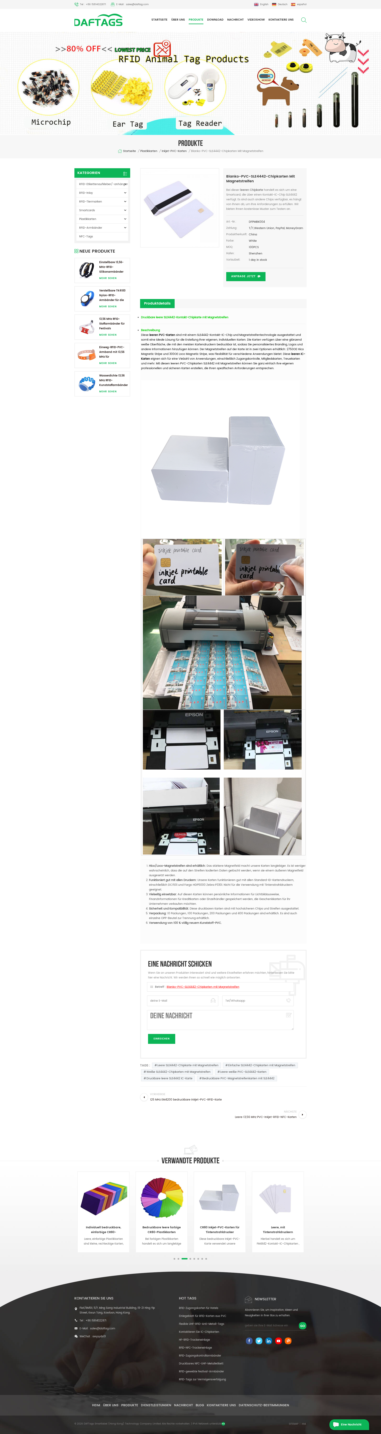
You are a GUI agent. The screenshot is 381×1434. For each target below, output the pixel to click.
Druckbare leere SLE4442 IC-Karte (169, 1078)
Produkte (196, 19)
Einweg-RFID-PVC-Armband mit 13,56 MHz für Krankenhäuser (111, 352)
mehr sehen (108, 278)
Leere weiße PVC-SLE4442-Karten (243, 1072)
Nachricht (235, 19)
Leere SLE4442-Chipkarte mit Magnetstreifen (187, 1065)
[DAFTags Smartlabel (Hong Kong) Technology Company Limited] (98, 20)
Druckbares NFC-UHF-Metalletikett (201, 1364)
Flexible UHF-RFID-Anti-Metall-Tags (201, 1324)
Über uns (178, 19)
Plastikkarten (148, 151)
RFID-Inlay (86, 193)
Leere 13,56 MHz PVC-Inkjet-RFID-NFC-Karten (278, 1229)
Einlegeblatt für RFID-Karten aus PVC (202, 1316)
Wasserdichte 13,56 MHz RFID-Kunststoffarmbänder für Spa (113, 381)
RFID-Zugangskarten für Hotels (198, 1308)
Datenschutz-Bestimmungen (264, 1405)
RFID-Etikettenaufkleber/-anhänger (103, 184)
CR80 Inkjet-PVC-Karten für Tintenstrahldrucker (161, 1229)
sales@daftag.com (102, 1329)
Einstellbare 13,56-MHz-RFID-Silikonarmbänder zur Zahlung (111, 267)
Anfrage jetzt (243, 276)
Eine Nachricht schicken (351, 1426)
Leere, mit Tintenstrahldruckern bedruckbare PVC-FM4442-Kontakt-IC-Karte (220, 1230)
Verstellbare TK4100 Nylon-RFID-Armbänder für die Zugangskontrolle (112, 296)
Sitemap (293, 1424)
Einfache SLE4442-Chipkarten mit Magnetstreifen (261, 1065)
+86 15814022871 (96, 1321)
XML (304, 1424)
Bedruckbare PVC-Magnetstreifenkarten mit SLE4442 (238, 1078)
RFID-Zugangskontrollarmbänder (200, 1356)
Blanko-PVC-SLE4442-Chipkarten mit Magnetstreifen (203, 987)
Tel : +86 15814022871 (93, 4)
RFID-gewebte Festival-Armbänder (201, 1372)
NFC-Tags (86, 236)
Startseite (159, 19)
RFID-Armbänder (90, 227)
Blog (200, 1405)
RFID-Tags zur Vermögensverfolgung (202, 1380)
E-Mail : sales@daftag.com (132, 4)
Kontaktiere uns (281, 19)
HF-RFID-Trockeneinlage (194, 1340)
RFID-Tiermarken (90, 201)
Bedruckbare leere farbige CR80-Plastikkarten (103, 1229)
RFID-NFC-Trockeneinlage (195, 1348)
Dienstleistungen (156, 1405)
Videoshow (256, 19)
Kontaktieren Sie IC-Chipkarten (199, 1332)
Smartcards (87, 210)
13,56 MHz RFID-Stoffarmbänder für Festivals (112, 324)
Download (215, 19)
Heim (96, 1405)
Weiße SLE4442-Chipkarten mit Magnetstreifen (178, 1072)
